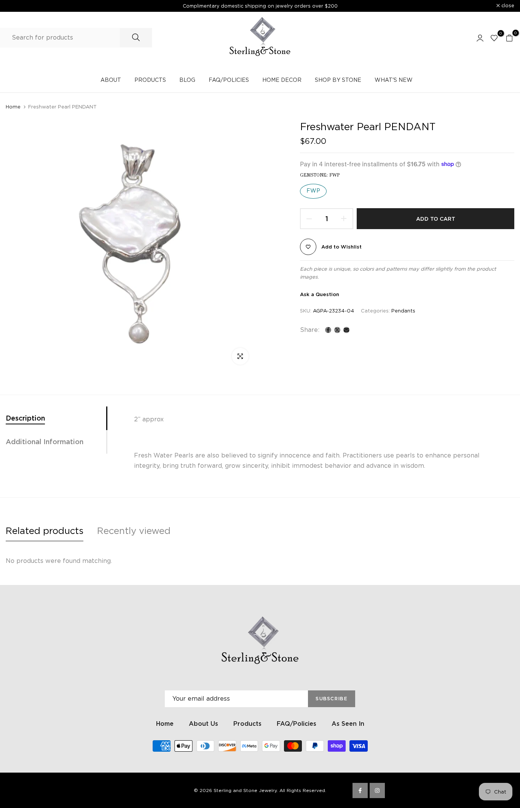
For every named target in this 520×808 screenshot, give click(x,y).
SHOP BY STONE (338, 80)
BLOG (187, 80)
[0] (494, 37)
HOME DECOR (281, 80)
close (16, 5)
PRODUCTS (150, 80)
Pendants (403, 311)
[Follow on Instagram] (377, 790)
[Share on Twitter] (337, 330)
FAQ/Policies (296, 723)
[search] (136, 37)
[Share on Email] (346, 330)
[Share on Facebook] (328, 330)
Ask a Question (319, 294)
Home (13, 107)
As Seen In (348, 723)
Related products (44, 530)
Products (247, 723)
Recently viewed (134, 530)
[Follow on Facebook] (360, 790)
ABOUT (110, 80)
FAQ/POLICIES (229, 80)
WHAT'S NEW (394, 80)
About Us (203, 723)
